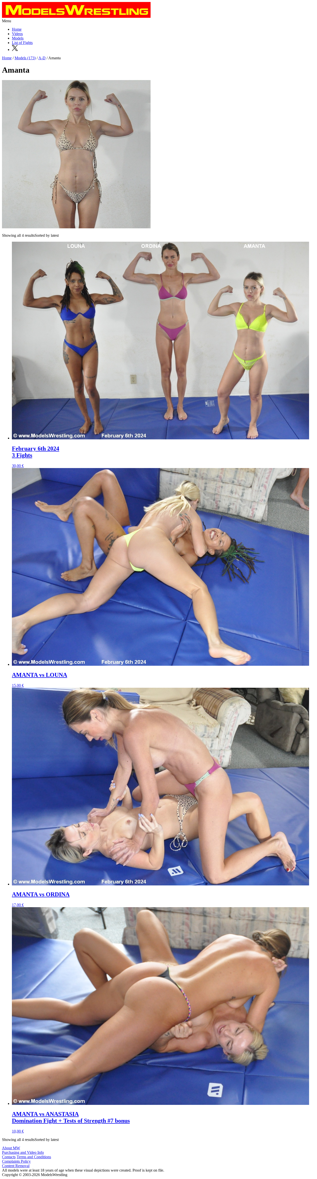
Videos (17, 34)
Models (18, 38)
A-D (42, 58)
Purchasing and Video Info (23, 1152)
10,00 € (71, 1122)
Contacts (9, 1157)
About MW (11, 1148)
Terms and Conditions (34, 1157)
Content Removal (15, 1166)
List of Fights (22, 43)
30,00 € (35, 456)
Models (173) (25, 58)
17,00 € (41, 899)
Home (17, 29)
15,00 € (39, 679)
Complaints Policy (16, 1161)
